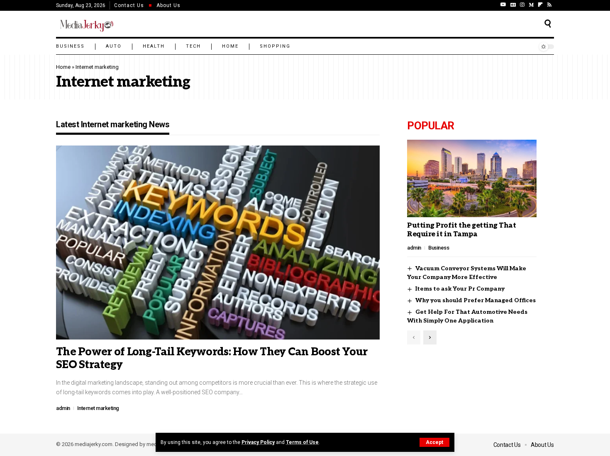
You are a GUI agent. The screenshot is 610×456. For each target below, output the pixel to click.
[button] (434, 442)
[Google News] (513, 4)
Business (438, 248)
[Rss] (549, 4)
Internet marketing (98, 408)
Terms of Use (302, 442)
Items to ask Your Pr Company (460, 288)
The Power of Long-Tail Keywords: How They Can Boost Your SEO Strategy (212, 358)
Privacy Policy (258, 442)
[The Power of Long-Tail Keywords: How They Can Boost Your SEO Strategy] (218, 243)
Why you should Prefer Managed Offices (475, 300)
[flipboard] (540, 4)
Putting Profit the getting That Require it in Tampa (461, 229)
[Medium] (531, 4)
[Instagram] (522, 4)
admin (63, 408)
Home (63, 67)
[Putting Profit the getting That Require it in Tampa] (472, 178)
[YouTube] (503, 4)
